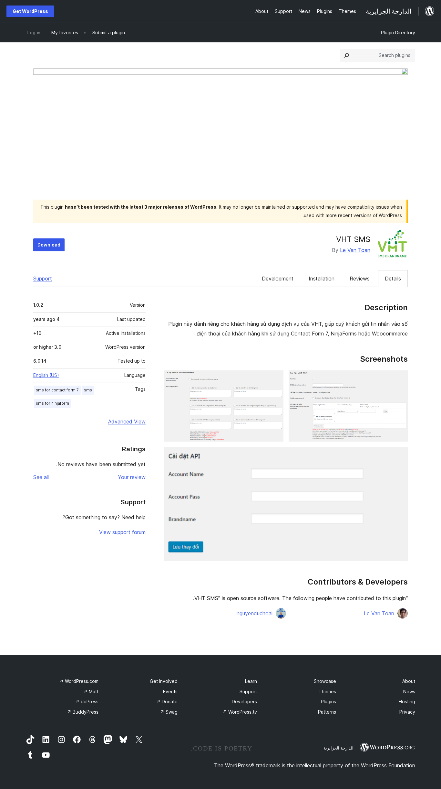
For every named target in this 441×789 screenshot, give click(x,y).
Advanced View (127, 421)
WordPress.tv (240, 712)
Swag (169, 712)
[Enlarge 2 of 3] (275, 379)
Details (393, 278)
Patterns (327, 712)
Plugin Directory (398, 32)
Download (48, 244)
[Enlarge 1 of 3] (399, 379)
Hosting (407, 701)
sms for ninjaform (52, 403)
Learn (251, 681)
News (409, 691)
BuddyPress (82, 712)
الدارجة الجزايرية (338, 748)
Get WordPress (30, 11)
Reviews (360, 278)
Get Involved (164, 681)
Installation (321, 278)
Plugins (328, 701)
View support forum (122, 532)
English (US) (46, 375)
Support (42, 278)
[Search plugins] (346, 55)
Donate (167, 701)
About (408, 681)
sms (88, 390)
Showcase (325, 681)
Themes (327, 691)
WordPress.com (78, 681)
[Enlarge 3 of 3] (399, 455)
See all (41, 477)
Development (277, 278)
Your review (132, 477)
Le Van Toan (355, 250)
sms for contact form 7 (57, 390)
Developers (244, 701)
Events (170, 691)
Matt (90, 691)
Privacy (407, 712)
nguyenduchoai (254, 613)
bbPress (86, 701)
